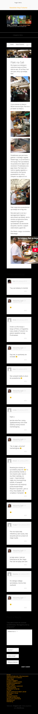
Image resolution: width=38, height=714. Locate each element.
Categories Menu (18, 35)
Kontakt (9, 694)
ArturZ (15, 461)
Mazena (15, 574)
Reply (25, 291)
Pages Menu (18, 2)
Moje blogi (10, 679)
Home (12, 44)
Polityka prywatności (13, 683)
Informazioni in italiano (14, 678)
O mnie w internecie (13, 697)
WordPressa (20, 708)
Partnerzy (10, 701)
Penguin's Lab (17, 706)
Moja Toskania (20, 44)
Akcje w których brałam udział (16, 692)
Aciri (14, 281)
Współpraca (10, 700)
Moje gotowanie (12, 696)
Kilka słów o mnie (12, 693)
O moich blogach (12, 680)
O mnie (9, 690)
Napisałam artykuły (13, 689)
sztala (15, 410)
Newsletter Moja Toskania (18, 8)
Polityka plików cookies (14, 682)
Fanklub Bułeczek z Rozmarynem (17, 676)
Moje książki (11, 685)
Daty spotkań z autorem (15, 686)
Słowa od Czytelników (14, 699)
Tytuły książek (11, 687)
